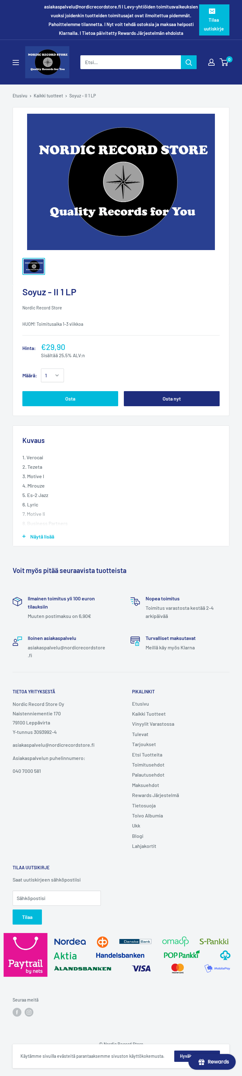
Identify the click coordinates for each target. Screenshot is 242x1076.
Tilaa (27, 917)
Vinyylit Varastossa (153, 724)
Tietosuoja (144, 805)
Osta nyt (172, 398)
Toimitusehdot (148, 764)
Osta (70, 398)
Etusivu (20, 95)
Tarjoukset (144, 744)
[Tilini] (211, 62)
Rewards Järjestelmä (155, 795)
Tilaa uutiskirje (214, 24)
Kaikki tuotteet (48, 95)
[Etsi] (189, 62)
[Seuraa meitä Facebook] (17, 1012)
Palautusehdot (148, 775)
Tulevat (140, 734)
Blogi (137, 836)
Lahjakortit (144, 846)
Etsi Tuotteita (147, 754)
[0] (224, 62)
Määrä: (29, 375)
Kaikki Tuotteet (149, 714)
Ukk (136, 825)
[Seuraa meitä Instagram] (29, 1012)
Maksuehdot (145, 785)
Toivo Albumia (147, 815)
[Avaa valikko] (16, 62)
